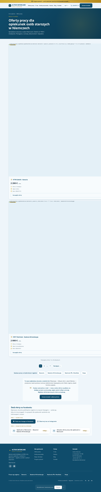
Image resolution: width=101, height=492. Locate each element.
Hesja (84, 373)
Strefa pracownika (43, 5)
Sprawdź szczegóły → (64, 1)
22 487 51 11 (76, 5)
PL (85, 480)
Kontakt (59, 5)
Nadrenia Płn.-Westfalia (72, 373)
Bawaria (41, 373)
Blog (55, 5)
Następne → (57, 366)
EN (91, 480)
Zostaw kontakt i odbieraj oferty (50, 397)
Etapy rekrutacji (38, 457)
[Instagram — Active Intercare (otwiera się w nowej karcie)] (10, 466)
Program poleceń (38, 459)
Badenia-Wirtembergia (54, 373)
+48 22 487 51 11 (77, 458)
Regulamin (71, 480)
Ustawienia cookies (78, 480)
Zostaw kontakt (86, 5)
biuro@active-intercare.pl (79, 460)
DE (88, 480)
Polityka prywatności (63, 480)
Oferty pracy (31, 5)
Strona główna (12, 13)
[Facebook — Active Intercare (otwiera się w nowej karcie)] (14, 466)
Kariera (51, 5)
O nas (36, 5)
